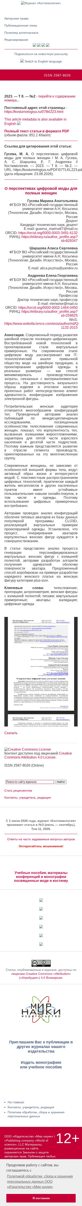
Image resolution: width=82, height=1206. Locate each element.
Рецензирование (16, 39)
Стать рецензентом (18, 790)
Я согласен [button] (41, 1198)
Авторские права (16, 18)
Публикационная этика (20, 25)
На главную (16, 1102)
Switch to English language (43, 61)
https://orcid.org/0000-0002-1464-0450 (48, 307)
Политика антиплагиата (21, 32)
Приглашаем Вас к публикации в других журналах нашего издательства (41, 1046)
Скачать (10, 733)
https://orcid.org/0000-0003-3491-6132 (48, 233)
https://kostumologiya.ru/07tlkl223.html (33, 112)
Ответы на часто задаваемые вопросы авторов (41, 839)
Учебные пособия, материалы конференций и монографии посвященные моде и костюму (41, 877)
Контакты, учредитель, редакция (27, 797)
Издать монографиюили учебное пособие (41, 1064)
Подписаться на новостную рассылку (41, 54)
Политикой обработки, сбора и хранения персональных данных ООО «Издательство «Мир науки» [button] (40, 1181)
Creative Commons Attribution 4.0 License (38, 755)
